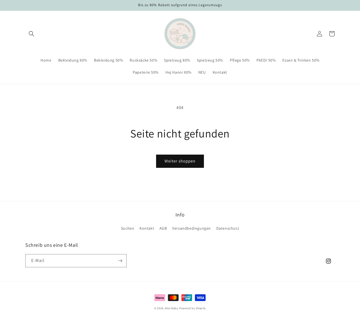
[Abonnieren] (120, 260)
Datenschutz (227, 228)
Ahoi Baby (171, 308)
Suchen (127, 228)
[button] (31, 34)
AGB (163, 228)
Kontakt (147, 228)
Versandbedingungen (191, 228)
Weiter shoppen (180, 161)
